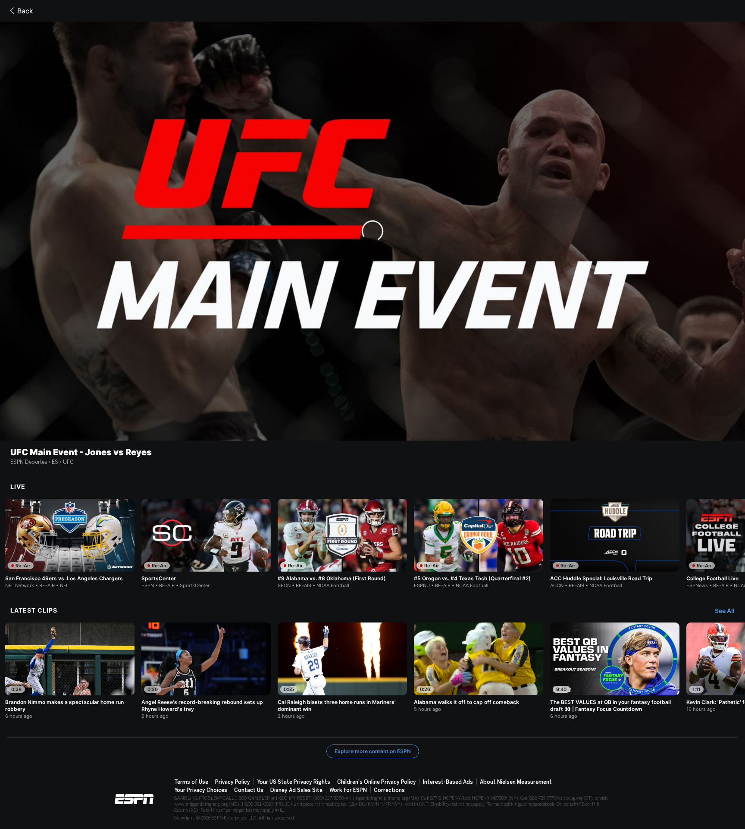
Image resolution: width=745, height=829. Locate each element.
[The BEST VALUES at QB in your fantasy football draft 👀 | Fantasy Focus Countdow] (614, 671)
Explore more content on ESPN (373, 751)
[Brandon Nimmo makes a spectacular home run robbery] (70, 671)
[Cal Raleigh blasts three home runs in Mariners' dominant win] (342, 671)
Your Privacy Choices (200, 790)
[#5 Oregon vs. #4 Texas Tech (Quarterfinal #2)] (478, 543)
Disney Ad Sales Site (296, 790)
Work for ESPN (348, 790)
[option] (70, 543)
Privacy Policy (232, 782)
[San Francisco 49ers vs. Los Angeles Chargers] (70, 543)
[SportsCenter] (206, 543)
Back (25, 10)
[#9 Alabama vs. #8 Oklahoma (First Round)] (342, 543)
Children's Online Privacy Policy (376, 782)
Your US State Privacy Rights (293, 782)
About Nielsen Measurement (516, 782)
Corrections (389, 790)
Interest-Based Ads (448, 782)
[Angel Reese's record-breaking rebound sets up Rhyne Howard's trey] (206, 671)
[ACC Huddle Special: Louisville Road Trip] (614, 543)
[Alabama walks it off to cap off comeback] (478, 667)
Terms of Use (191, 782)
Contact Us (248, 790)
